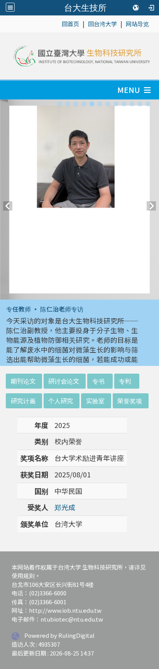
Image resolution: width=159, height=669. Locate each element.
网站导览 (137, 24)
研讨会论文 (63, 381)
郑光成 (64, 507)
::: (57, 23)
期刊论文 (23, 381)
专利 (125, 381)
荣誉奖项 (129, 400)
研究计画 (23, 400)
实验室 (95, 400)
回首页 (70, 24)
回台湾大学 (102, 24)
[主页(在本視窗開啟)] (81, 56)
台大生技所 (85, 8)
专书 (98, 381)
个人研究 (60, 400)
